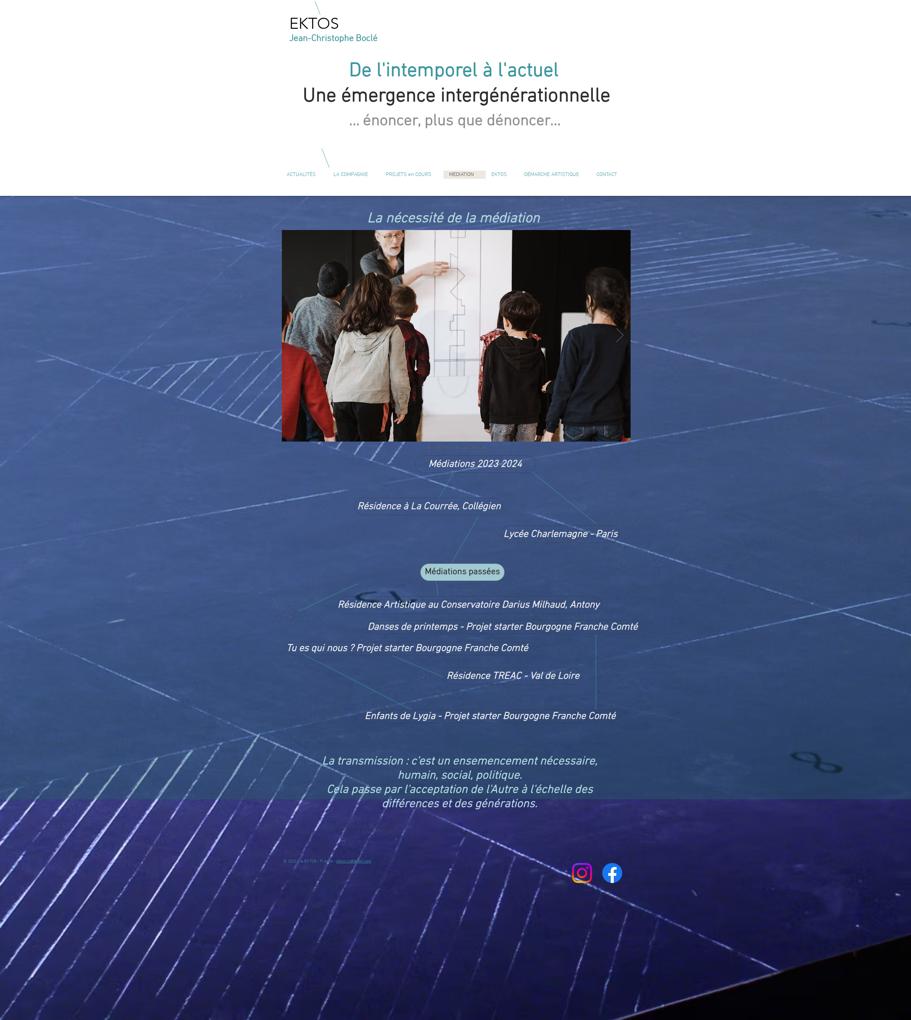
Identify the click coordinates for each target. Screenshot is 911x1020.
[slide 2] (484, 448)
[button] (462, 572)
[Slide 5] (438, 448)
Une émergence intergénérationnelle (456, 96)
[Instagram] (582, 873)
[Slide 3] (475, 448)
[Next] (619, 335)
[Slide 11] (429, 448)
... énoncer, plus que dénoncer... (455, 121)
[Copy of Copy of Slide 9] (456, 447)
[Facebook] (612, 873)
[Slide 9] (447, 448)
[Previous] (292, 335)
